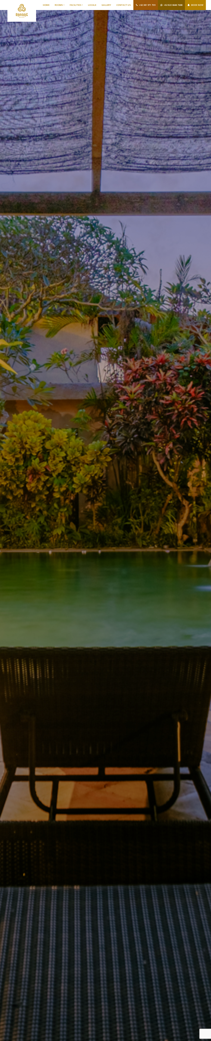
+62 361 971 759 (147, 4)
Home (46, 4)
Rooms (59, 4)
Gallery (106, 4)
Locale (92, 4)
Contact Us (123, 4)
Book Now (197, 4)
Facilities (75, 4)
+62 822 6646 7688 (173, 4)
